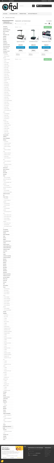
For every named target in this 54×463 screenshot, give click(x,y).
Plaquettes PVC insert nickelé (7, 365)
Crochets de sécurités (7, 143)
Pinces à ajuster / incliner (6, 294)
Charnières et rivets (6, 44)
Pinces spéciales (6, 308)
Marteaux (4, 262)
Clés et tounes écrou (6, 46)
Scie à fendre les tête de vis (7, 227)
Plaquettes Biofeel (7, 333)
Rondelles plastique (7, 79)
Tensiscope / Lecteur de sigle (7, 427)
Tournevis (4, 429)
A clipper (5, 318)
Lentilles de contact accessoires (6, 250)
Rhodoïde (4, 408)
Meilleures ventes (48, 452)
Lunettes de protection (7, 257)
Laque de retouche (6, 244)
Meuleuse (4, 265)
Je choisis (12, 457)
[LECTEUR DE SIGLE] (33, 35)
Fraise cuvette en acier (7, 216)
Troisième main (5, 434)
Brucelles (4, 39)
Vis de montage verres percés (7, 111)
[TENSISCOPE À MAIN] (46, 35)
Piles (4, 283)
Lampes (4, 242)
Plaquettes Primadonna (7, 354)
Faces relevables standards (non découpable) (7, 191)
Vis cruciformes (6, 105)
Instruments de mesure (7, 241)
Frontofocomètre (6, 231)
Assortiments (6, 54)
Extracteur (5, 174)
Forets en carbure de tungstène (6, 201)
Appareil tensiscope (20, 41)
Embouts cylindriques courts (7, 147)
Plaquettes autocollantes (8, 331)
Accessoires (5, 26)
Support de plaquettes (6, 413)
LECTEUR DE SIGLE (33, 41)
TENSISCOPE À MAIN (46, 41)
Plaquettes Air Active (7, 328)
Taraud (4, 424)
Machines (4, 259)
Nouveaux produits (48, 450)
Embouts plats (6, 156)
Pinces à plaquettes (7, 300)
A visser (5, 324)
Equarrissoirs (5, 167)
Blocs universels (6, 31)
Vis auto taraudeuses (7, 95)
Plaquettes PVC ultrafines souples (6, 385)
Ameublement (5, 28)
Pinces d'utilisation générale (6, 306)
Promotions (47, 449)
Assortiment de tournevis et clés (7, 432)
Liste (51, 24)
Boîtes (5, 403)
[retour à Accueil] (3, 17)
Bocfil (4, 33)
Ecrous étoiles (6, 67)
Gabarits (4, 232)
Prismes (4, 395)
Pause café (5, 280)
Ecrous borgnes (6, 62)
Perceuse (4, 282)
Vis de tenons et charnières (6, 119)
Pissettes (4, 311)
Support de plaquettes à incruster (7, 416)
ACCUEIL (5, 13)
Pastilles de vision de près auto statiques (6, 276)
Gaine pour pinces (7, 288)
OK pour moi (19, 457)
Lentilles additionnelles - (7, 247)
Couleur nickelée (6, 70)
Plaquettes (5, 313)
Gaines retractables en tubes (7, 162)
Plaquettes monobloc (7, 352)
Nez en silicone (6, 321)
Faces (4, 175)
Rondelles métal (6, 77)
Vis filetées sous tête (7, 125)
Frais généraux (5, 229)
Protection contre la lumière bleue (6, 398)
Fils (3, 195)
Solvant (4, 410)
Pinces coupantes (7, 303)
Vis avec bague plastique (8, 100)
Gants (4, 236)
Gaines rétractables (6, 234)
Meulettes (4, 264)
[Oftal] (10, 7)
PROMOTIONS (23, 13)
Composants (5, 52)
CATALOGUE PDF (13, 13)
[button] (2, 461)
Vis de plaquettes (6, 113)
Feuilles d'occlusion (6, 193)
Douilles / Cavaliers (7, 59)
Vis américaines (6, 85)
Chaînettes (5, 41)
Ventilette (4, 436)
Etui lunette (5, 172)
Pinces (4, 287)
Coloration (5, 49)
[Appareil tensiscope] (21, 35)
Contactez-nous (44, 0)
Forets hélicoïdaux (7, 203)
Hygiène (4, 239)
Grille (49, 24)
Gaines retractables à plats (7, 159)
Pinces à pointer (6, 301)
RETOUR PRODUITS (32, 13)
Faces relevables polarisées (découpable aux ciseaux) (7, 187)
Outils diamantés (6, 224)
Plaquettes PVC (6, 356)
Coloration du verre (6, 51)
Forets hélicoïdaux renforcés (6, 206)
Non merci (4, 457)
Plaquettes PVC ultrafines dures (6, 378)
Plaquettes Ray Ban (7, 390)
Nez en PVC (6, 316)
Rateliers (4, 406)
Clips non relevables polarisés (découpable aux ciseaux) (7, 179)
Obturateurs (5, 270)
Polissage (4, 392)
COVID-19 (4, 136)
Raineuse (4, 400)
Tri (15, 23)
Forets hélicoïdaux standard (6, 209)
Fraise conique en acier (7, 214)
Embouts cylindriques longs (7, 150)
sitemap (46, 456)
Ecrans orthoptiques (6, 138)
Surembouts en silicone (7, 164)
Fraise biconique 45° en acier (7, 212)
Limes (4, 252)
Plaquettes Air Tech (7, 329)
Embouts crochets (7, 144)
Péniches (5, 405)
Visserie (5, 80)
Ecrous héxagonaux (7, 72)
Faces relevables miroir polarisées (7, 183)
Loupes (4, 254)
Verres (4, 439)
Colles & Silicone (6, 47)
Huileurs (4, 237)
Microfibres (5, 267)
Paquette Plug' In (6, 326)
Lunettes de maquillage (7, 255)
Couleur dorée (6, 64)
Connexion (49, 0)
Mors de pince (6, 290)
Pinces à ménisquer (7, 298)
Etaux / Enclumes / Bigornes (6, 170)
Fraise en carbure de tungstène (6, 220)
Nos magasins (47, 453)
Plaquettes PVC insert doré (7, 358)
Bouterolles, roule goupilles (6, 35)
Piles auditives (5, 285)
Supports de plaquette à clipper (7, 419)
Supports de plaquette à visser (7, 422)
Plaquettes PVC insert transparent (7, 371)
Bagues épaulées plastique (6, 57)
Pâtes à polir (5, 278)
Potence (4, 393)
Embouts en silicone (7, 154)
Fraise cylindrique (6, 218)
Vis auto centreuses (7, 90)
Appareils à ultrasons (6, 29)
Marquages (5, 260)
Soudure (4, 411)
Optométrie (5, 272)
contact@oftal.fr (35, 455)
